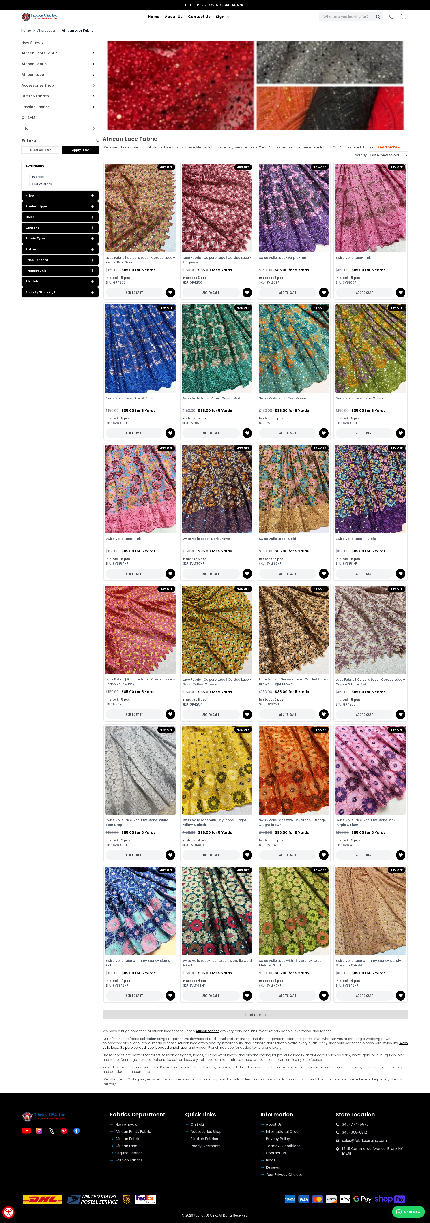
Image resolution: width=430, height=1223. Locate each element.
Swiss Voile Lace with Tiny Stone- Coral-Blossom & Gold (368, 963)
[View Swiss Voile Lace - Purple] (370, 489)
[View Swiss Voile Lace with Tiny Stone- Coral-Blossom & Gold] (370, 911)
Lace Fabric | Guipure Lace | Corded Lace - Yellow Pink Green (140, 260)
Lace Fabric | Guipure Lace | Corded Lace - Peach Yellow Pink (140, 681)
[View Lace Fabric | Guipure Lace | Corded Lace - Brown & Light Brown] (294, 629)
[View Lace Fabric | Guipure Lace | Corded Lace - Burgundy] (217, 208)
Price (30, 195)
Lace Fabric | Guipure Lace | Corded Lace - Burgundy (217, 260)
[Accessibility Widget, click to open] (8, 1212)
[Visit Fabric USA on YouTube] (26, 1131)
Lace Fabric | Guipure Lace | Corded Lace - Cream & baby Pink (370, 681)
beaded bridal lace (171, 1047)
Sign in (222, 16)
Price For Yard (37, 260)
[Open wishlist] (392, 17)
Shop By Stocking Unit (43, 292)
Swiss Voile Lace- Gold (277, 539)
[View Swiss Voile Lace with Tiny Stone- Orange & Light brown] (294, 770)
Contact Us (199, 16)
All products (46, 30)
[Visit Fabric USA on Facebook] (77, 1131)
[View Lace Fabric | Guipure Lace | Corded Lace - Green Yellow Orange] (217, 629)
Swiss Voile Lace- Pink (353, 257)
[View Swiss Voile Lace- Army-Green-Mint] (217, 348)
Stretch (32, 281)
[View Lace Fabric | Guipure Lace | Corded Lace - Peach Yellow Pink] (140, 629)
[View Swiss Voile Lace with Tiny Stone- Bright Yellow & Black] (217, 770)
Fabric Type (35, 238)
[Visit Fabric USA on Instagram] (39, 1131)
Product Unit (36, 271)
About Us (174, 16)
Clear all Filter (40, 150)
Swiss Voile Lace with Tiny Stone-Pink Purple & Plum (365, 822)
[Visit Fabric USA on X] (51, 1131)
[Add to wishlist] (170, 292)
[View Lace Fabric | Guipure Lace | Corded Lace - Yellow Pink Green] (140, 208)
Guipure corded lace (137, 1047)
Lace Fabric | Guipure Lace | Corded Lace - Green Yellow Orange (217, 681)
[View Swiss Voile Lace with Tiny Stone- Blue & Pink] (140, 911)
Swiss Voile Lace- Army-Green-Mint (211, 398)
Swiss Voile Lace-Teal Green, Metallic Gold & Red (217, 963)
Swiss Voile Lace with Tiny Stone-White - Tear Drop (138, 822)
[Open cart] (403, 17)
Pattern (32, 249)
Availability (35, 166)
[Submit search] (378, 16)
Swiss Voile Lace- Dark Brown (206, 539)
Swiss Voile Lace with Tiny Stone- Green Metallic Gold (291, 963)
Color (30, 217)
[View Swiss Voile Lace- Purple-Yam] (294, 208)
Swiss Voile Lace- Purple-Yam (283, 257)
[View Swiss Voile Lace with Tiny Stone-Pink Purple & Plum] (370, 770)
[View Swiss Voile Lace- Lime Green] (370, 348)
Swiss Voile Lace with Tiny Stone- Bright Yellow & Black (214, 822)
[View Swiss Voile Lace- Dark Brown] (217, 489)
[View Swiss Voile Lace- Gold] (294, 489)
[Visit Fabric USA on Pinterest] (64, 1131)
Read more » (388, 147)
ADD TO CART (134, 292)
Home (153, 16)
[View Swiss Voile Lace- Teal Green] (294, 348)
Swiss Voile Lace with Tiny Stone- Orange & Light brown (292, 822)
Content (32, 228)
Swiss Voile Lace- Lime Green (359, 398)
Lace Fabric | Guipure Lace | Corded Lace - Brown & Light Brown (293, 681)
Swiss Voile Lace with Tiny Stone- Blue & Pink (138, 963)
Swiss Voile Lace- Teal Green (282, 398)
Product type (36, 206)
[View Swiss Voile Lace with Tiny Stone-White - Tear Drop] (140, 770)
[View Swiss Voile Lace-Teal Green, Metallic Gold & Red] (217, 911)
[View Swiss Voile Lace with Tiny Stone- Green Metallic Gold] (294, 911)
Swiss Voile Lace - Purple (356, 539)
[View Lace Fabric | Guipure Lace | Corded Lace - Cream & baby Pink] (370, 629)
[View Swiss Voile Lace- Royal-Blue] (140, 348)
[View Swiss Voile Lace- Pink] (370, 208)
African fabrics (207, 1030)
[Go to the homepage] (40, 17)
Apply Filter (80, 150)
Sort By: (361, 155)
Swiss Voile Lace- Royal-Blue (129, 398)
